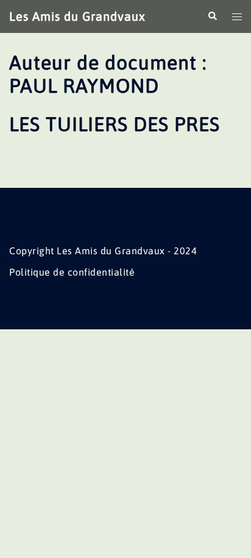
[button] (212, 16)
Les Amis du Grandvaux (77, 16)
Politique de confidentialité (72, 271)
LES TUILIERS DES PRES (114, 124)
